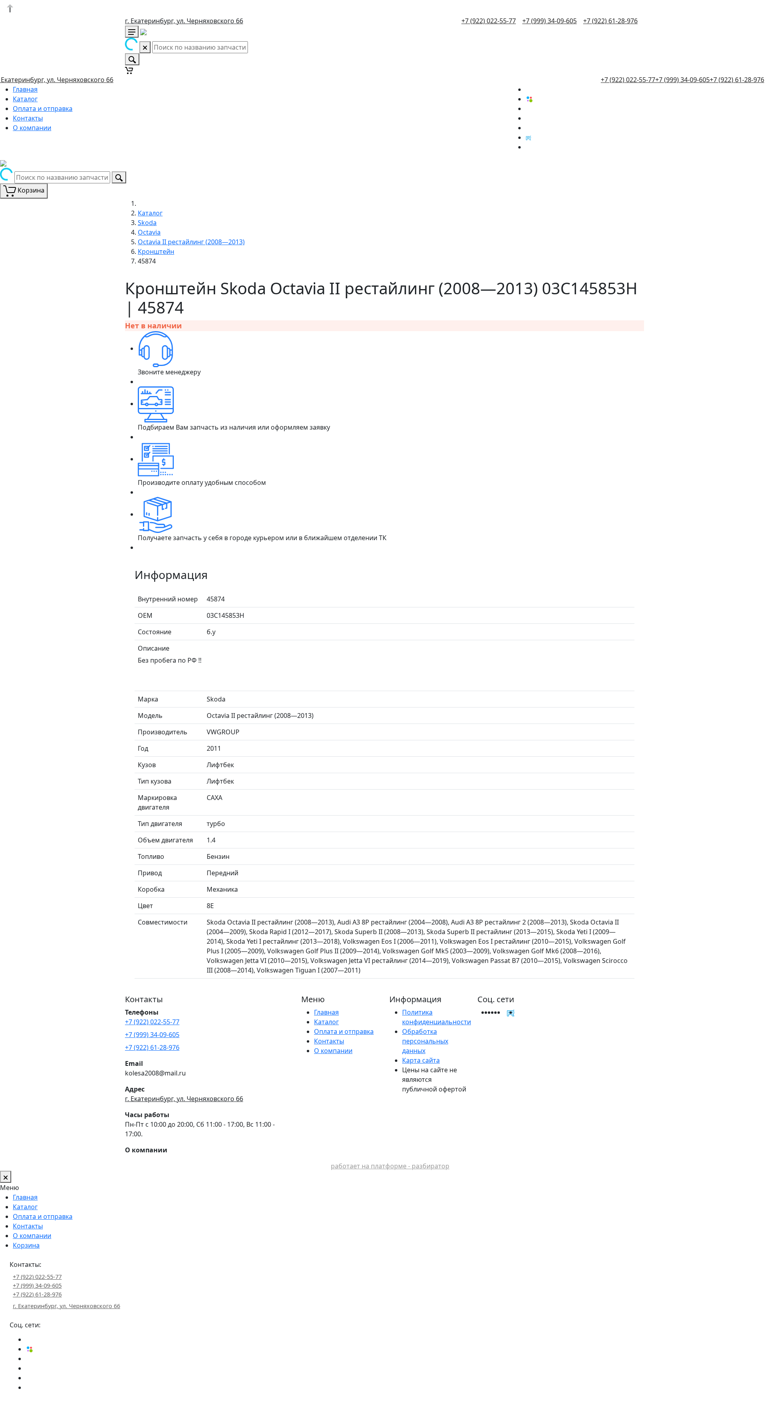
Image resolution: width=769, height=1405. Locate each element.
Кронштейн (156, 251)
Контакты (28, 118)
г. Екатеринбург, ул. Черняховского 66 (184, 20)
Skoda (147, 222)
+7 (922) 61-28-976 (610, 20)
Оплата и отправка (42, 108)
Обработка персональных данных (425, 1041)
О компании (32, 127)
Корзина (26, 1245)
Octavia (149, 232)
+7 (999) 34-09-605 (549, 20)
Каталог (25, 98)
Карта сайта (421, 1060)
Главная (25, 89)
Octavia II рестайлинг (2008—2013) (191, 241)
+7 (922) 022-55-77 (488, 20)
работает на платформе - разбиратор (390, 1166)
